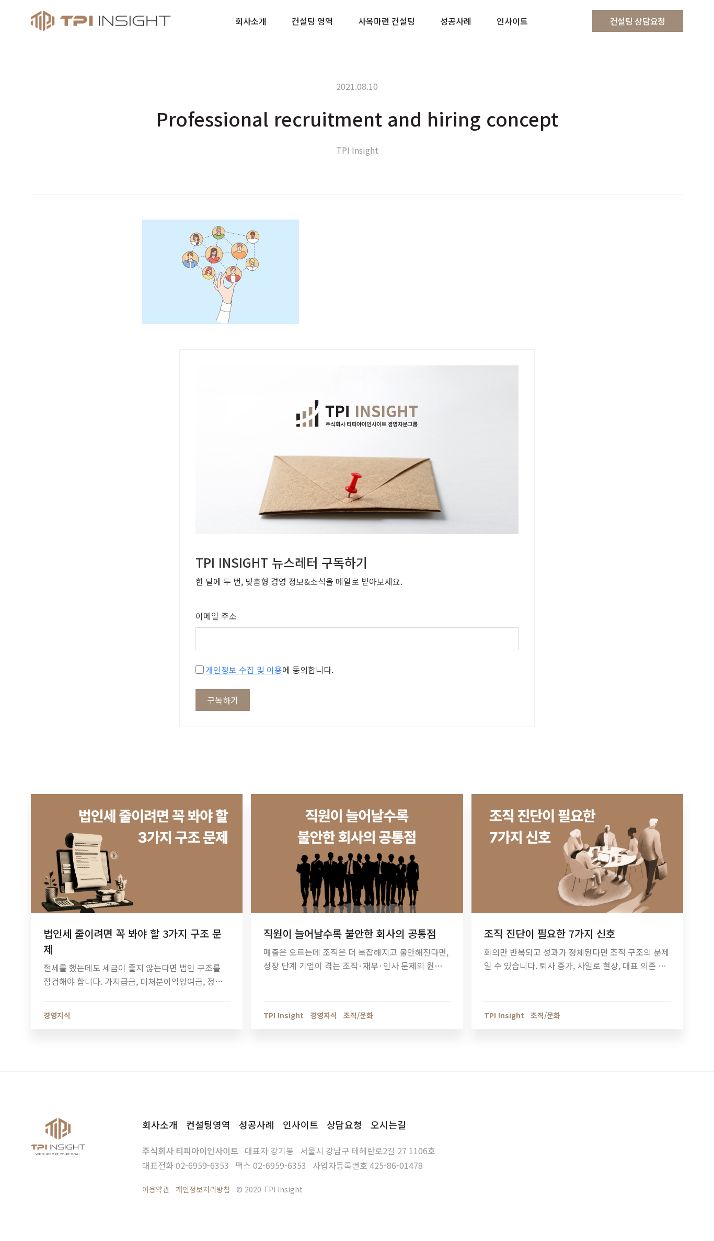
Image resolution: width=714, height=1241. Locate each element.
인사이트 (300, 1124)
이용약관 (155, 1189)
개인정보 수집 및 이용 (243, 669)
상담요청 (344, 1124)
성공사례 (256, 1124)
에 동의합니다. (269, 669)
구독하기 (222, 700)
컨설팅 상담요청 (637, 21)
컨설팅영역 (208, 1124)
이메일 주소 (216, 616)
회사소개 (160, 1124)
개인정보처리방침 (203, 1189)
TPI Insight (357, 150)
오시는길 (388, 1124)
